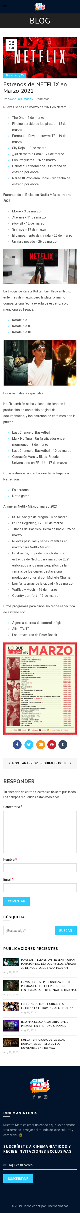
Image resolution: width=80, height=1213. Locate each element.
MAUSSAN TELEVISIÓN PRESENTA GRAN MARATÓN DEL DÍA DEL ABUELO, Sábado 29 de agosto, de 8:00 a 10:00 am (48, 963)
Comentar (42, 99)
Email (40, 744)
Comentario (12, 807)
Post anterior (25, 763)
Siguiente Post (54, 763)
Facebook (17, 744)
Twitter (28, 744)
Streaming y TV (15, 75)
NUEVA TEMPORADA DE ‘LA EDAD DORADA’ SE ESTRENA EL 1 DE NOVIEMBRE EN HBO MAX (43, 1043)
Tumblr (62, 744)
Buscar (65, 930)
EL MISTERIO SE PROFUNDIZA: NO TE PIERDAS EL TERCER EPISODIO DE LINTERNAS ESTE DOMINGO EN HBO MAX (49, 986)
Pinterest (51, 744)
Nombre (10, 859)
